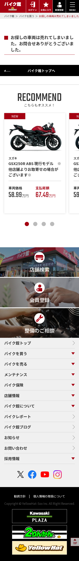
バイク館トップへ (41, 70)
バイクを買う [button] (15, 353)
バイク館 (9, 16)
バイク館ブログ (17, 427)
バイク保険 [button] (13, 385)
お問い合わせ (15, 448)
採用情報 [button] (12, 458)
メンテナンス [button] (15, 374)
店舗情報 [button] (12, 395)
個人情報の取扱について (49, 496)
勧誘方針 (20, 496)
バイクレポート (17, 416)
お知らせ (12, 437)
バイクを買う (27, 16)
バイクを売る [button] (15, 364)
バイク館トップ (17, 343)
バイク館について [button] (19, 406)
